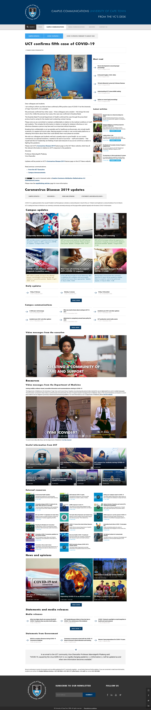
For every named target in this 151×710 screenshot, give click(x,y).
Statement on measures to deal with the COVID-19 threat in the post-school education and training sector (78, 639)
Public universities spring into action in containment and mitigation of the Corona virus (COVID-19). (115, 528)
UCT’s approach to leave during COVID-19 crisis (108, 270)
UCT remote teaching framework (38, 464)
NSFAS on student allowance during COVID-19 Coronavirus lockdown (43, 639)
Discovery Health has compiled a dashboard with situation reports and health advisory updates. (79, 537)
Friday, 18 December (104, 292)
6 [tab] (76, 436)
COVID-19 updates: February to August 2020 (81, 36)
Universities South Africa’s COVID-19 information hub (115, 525)
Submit (89, 695)
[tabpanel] (76, 356)
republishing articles (43, 183)
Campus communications (55, 27)
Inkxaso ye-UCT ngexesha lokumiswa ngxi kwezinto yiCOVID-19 (36, 478)
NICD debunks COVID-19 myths (76, 494)
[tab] (76, 299)
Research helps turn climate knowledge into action (113, 115)
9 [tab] (87, 436)
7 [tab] (80, 436)
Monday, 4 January (69, 292)
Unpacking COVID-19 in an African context (75, 596)
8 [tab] (83, 436)
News (40, 27)
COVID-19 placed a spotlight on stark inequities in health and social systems (112, 620)
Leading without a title (108, 135)
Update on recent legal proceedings (107, 99)
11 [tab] (94, 436)
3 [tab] (76, 375)
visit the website (107, 394)
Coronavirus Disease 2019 (46, 146)
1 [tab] (69, 375)
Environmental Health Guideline (42, 494)
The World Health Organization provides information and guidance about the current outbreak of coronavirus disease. (79, 548)
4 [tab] (80, 375)
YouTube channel (66, 440)
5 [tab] (83, 375)
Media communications (76, 27)
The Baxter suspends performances (106, 596)
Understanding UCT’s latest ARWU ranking (109, 91)
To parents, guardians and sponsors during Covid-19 (75, 369)
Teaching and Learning (105, 236)
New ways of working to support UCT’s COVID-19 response (75, 270)
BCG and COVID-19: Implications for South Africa (46, 514)
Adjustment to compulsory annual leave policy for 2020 (77, 319)
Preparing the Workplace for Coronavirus (44, 524)
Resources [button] (50, 196)
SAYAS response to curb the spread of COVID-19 (115, 514)
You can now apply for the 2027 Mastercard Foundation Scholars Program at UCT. (113, 148)
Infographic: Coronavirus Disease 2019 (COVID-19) (112, 479)
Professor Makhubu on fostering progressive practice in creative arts (113, 125)
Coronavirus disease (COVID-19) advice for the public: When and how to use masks (46, 505)
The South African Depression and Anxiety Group (80, 514)
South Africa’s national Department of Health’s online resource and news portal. (80, 528)
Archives (92, 27)
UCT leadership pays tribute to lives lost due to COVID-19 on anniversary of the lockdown (77, 620)
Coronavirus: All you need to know (43, 545)
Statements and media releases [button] (92, 196)
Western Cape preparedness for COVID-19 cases (111, 639)
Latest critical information (72, 236)
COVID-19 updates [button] (53, 36)
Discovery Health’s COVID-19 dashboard (78, 535)
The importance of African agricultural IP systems (114, 155)
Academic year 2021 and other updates (108, 311)
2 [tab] (73, 375)
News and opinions (68, 196)
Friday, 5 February (35, 292)
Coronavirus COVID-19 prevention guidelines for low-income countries (46, 535)
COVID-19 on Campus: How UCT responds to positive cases (41, 270)
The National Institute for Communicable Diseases (113, 535)
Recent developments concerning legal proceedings (108, 66)
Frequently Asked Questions (39, 236)
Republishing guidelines (90, 708)
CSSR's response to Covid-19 (76, 504)
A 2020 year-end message (36, 311)
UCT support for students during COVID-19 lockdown (109, 463)
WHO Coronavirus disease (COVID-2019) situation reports (79, 545)
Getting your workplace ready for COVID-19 (114, 494)
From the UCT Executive (36, 169)
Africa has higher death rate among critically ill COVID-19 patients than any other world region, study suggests (43, 620)
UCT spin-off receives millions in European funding (41, 595)
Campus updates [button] (34, 36)
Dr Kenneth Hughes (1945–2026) (107, 75)
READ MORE (76, 300)
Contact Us (103, 27)
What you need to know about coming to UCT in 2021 (76, 310)
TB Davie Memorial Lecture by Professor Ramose (111, 83)
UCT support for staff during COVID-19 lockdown (62, 479)
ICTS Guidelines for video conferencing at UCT (75, 463)
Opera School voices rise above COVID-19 (109, 575)
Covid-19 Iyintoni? (66, 432)
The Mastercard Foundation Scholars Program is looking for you (114, 145)
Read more (75, 327)
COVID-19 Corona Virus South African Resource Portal (80, 525)
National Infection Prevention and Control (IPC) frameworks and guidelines (115, 505)
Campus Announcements (36, 172)
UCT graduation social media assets (108, 319)
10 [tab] (90, 436)
